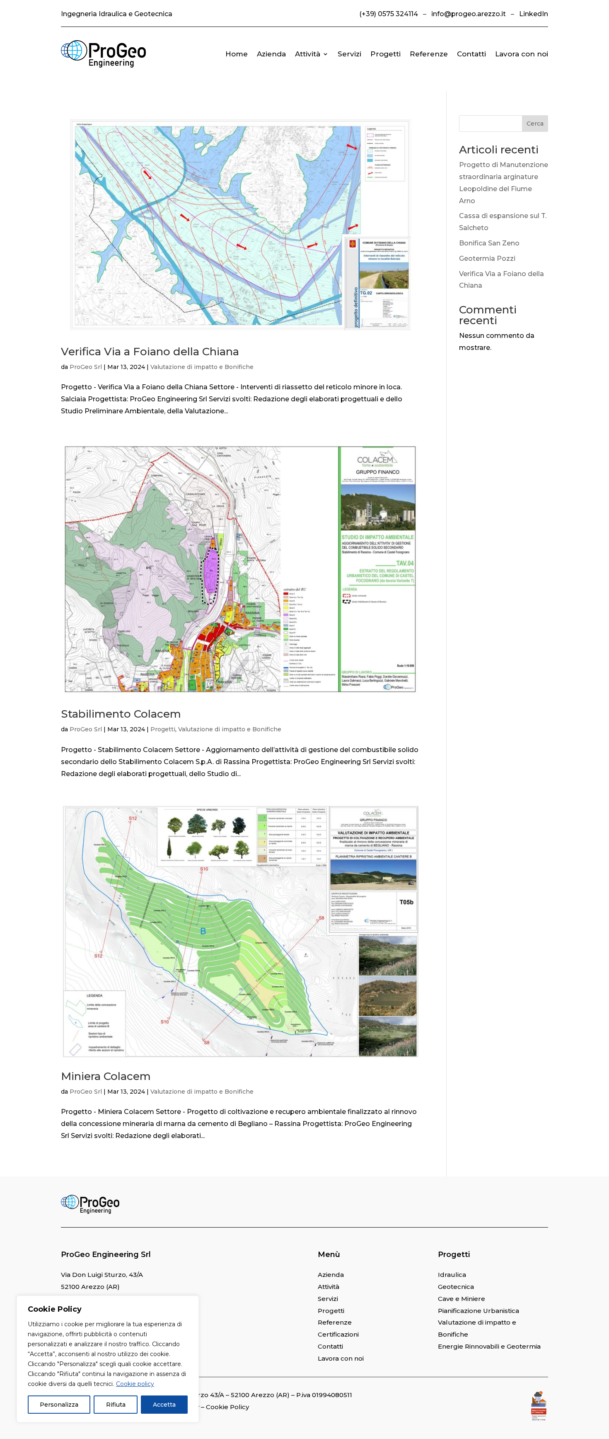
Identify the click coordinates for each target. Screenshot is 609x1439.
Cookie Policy (227, 1407)
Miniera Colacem (106, 1076)
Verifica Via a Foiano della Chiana (150, 351)
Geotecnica (456, 1287)
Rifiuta (116, 1404)
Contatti (471, 54)
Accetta (164, 1404)
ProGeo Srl (86, 367)
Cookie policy (135, 1384)
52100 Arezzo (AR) (90, 1287)
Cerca (535, 123)
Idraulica (452, 1275)
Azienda (271, 54)
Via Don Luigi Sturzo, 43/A (102, 1275)
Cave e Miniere (461, 1299)
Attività (307, 54)
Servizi (349, 54)
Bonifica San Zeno (489, 243)
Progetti (385, 54)
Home (236, 54)
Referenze (429, 54)
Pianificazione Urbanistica (478, 1311)
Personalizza (59, 1404)
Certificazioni (338, 1334)
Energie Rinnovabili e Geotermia (489, 1346)
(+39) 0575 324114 (388, 14)
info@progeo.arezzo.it (468, 14)
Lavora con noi (521, 54)
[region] (108, 1359)
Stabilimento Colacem (121, 714)
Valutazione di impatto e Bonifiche (202, 367)
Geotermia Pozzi (487, 258)
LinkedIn (533, 14)
